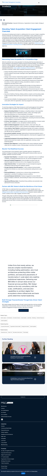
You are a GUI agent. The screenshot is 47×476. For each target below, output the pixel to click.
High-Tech (10, 332)
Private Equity (25, 332)
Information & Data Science (17, 332)
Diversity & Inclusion (16, 317)
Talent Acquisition (4, 320)
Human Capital (23, 317)
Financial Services (4, 332)
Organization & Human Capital (15, 326)
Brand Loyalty (3, 317)
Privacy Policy (4, 466)
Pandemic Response (40, 317)
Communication (9, 317)
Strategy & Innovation (25, 326)
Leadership (29, 317)
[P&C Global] (11, 2)
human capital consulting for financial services (24, 67)
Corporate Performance (5, 326)
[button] (39, 3)
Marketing (34, 317)
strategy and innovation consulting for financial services (15, 192)
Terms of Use (4, 468)
